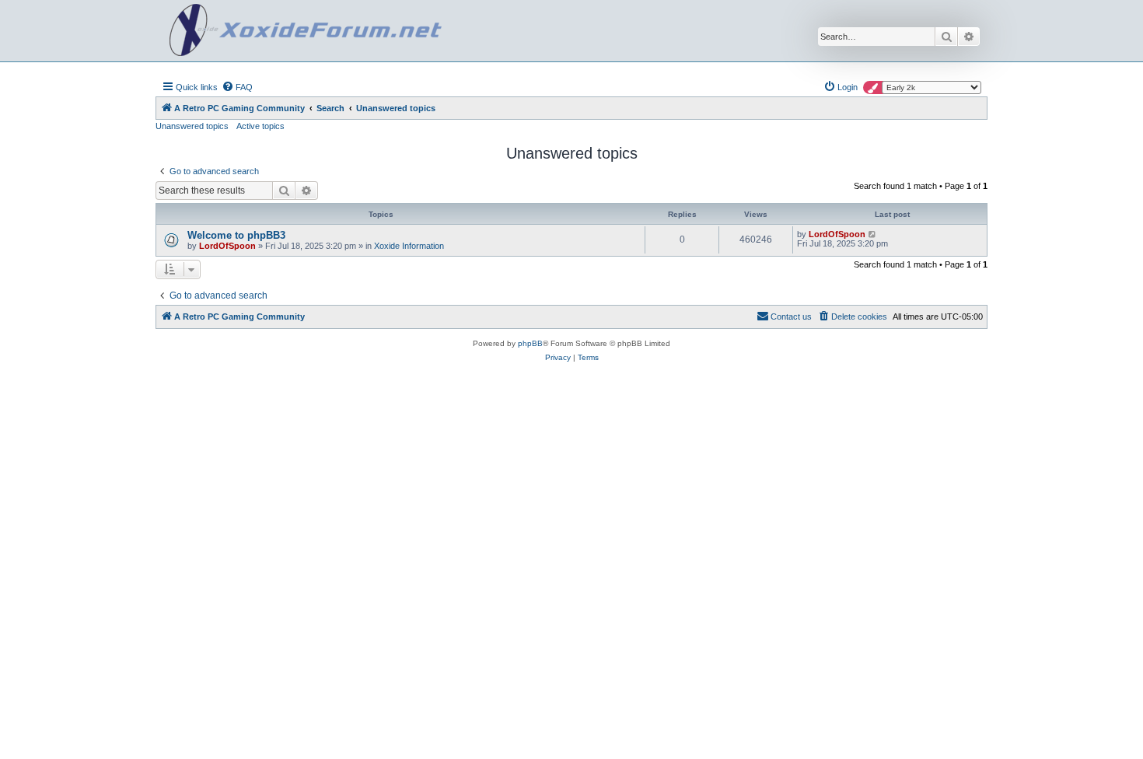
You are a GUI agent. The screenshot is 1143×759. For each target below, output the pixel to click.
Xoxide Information (409, 245)
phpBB (530, 343)
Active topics (260, 126)
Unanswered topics (192, 126)
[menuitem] (237, 87)
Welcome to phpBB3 (236, 235)
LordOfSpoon (227, 245)
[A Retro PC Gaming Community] (305, 31)
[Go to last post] (873, 234)
